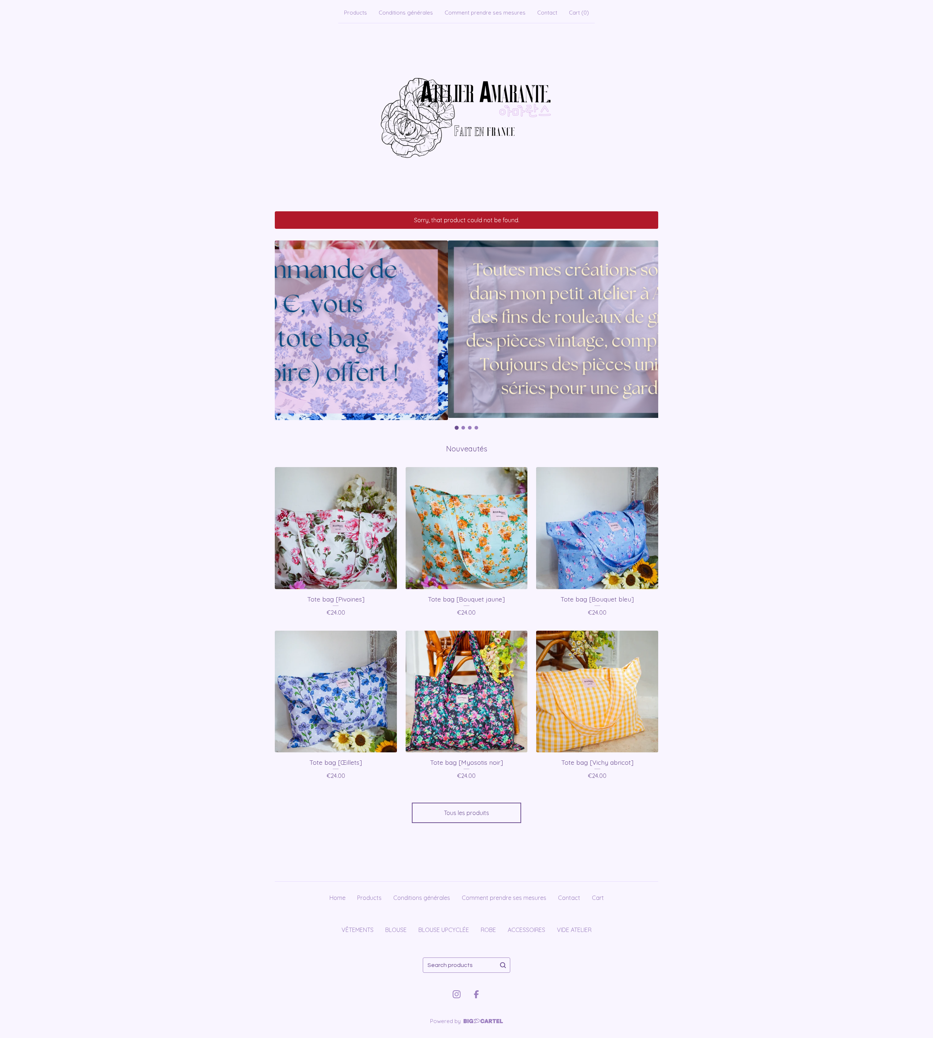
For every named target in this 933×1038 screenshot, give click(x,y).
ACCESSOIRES (526, 929)
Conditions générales (406, 12)
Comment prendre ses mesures (485, 12)
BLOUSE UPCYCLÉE (443, 929)
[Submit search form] (503, 965)
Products (355, 12)
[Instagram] (456, 994)
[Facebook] (476, 994)
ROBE (488, 929)
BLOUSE (396, 929)
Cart (598, 897)
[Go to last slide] (285, 330)
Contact (547, 12)
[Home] (466, 116)
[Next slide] (648, 330)
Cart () (579, 12)
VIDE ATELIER (574, 929)
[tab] (457, 428)
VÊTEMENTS (357, 929)
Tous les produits (466, 812)
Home (337, 897)
